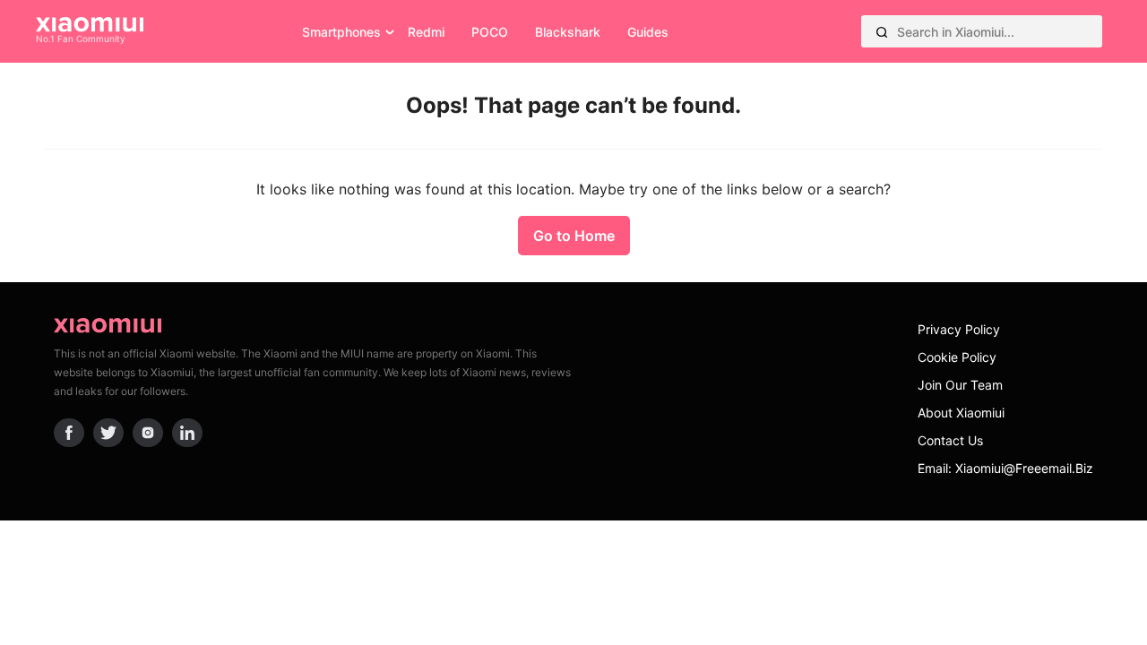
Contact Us (950, 440)
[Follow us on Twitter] (108, 432)
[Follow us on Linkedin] (187, 432)
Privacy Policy (959, 329)
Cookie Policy (957, 357)
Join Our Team (960, 384)
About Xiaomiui (961, 412)
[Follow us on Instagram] (148, 432)
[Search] (881, 31)
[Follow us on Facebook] (69, 432)
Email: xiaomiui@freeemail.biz (1005, 468)
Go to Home (574, 236)
